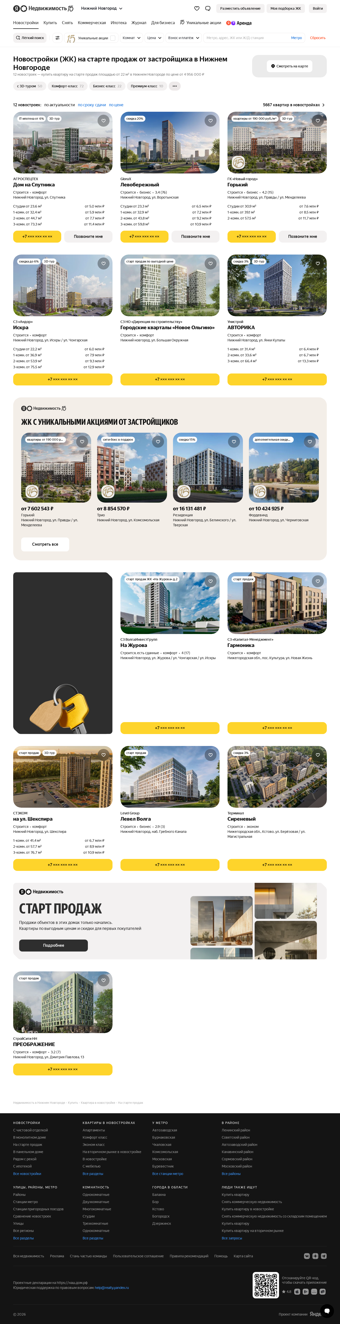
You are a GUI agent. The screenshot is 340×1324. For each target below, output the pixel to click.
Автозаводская (164, 1130)
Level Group (130, 813)
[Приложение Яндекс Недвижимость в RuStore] (323, 1291)
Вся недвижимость (28, 1256)
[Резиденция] (208, 480)
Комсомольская (165, 1152)
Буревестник (163, 1166)
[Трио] (132, 480)
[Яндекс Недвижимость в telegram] (324, 1256)
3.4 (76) (161, 192)
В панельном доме (28, 1152)
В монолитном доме (29, 1137)
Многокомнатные (97, 1209)
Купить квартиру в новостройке (248, 1209)
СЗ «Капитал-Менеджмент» (250, 639)
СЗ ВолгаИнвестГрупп (138, 639)
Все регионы (23, 1231)
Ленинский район (236, 1130)
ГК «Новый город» (242, 179)
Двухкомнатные (96, 1202)
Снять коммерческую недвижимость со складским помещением (274, 1216)
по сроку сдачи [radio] (92, 105)
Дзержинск (161, 1223)
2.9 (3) (160, 827)
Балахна (159, 1195)
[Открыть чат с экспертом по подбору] (327, 1311)
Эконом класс (94, 1145)
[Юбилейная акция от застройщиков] (238, 162)
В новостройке (95, 1159)
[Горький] (56, 480)
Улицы (18, 1223)
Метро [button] (296, 38)
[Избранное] (196, 8)
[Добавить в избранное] (104, 121)
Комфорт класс (95, 1137)
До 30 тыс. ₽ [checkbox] (35, 628)
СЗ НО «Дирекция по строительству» (151, 322)
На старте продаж (27, 1145)
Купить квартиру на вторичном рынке (253, 1231)
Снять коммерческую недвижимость (252, 1202)
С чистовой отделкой (30, 1130)
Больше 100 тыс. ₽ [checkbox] (40, 657)
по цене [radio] (116, 105)
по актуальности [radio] (59, 105)
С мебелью (92, 1166)
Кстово (158, 1209)
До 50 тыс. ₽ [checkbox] (68, 628)
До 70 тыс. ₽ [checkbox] (35, 643)
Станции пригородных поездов (38, 1209)
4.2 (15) (268, 192)
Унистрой (235, 322)
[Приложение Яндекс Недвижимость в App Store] (297, 1291)
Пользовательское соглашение (138, 1256)
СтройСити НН (25, 1039)
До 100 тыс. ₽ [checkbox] (69, 643)
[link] (318, 8)
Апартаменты (94, 1130)
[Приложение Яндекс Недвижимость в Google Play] (306, 1291)
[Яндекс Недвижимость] (43, 8)
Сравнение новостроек (32, 1216)
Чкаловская (161, 1145)
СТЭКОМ (20, 813)
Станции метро (25, 1202)
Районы (19, 1195)
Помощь (221, 1256)
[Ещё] (175, 86)
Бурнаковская (163, 1137)
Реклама (57, 1256)
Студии (89, 1216)
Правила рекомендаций (189, 1256)
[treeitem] (27, 23)
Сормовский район (237, 1159)
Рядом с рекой (24, 1159)
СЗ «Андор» (23, 322)
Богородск (161, 1216)
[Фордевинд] (284, 480)
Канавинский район (237, 1152)
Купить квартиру (235, 1195)
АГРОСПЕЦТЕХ (25, 179)
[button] (207, 8)
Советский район (236, 1137)
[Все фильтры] (57, 38)
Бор (155, 1202)
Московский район (237, 1166)
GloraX (125, 179)
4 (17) (185, 653)
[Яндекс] (318, 1314)
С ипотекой (22, 1166)
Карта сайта (243, 1256)
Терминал (235, 813)
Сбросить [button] (318, 38)
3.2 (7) (56, 1052)
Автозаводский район (239, 1145)
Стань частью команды (88, 1256)
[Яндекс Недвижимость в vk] (307, 1256)
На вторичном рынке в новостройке (112, 1152)
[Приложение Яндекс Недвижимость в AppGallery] (314, 1291)
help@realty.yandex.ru (112, 1288)
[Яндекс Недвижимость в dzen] (315, 1256)
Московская (162, 1159)
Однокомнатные (96, 1195)
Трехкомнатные (95, 1223)
